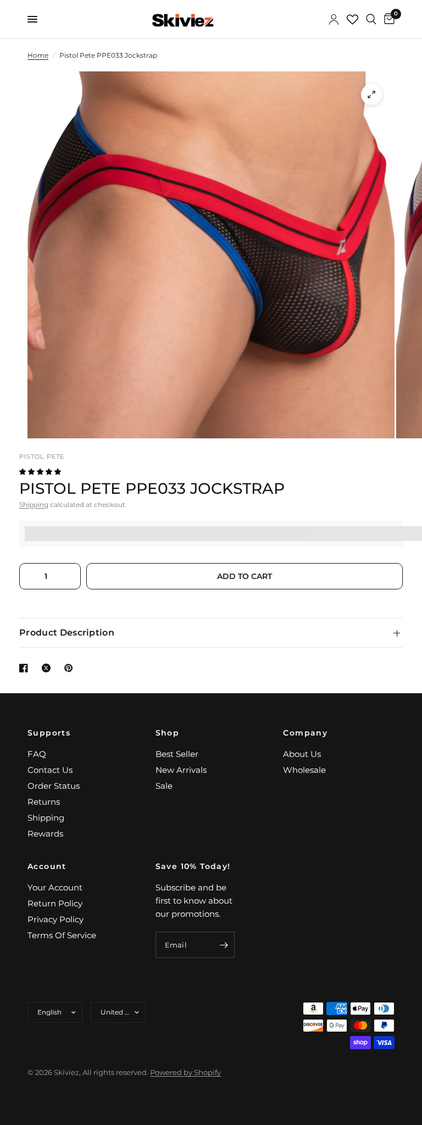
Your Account (54, 887)
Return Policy (54, 903)
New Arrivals (181, 770)
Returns (43, 802)
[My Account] (334, 19)
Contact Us (50, 770)
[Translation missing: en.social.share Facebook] (25, 668)
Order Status (53, 786)
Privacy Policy (55, 919)
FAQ (36, 754)
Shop (168, 733)
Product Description (66, 632)
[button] (41, 471)
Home (37, 55)
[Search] (371, 19)
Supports (48, 733)
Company (305, 733)
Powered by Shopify (185, 1072)
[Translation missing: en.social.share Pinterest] (70, 668)
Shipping (33, 504)
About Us (302, 754)
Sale (164, 786)
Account (46, 866)
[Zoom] (371, 94)
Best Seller (177, 754)
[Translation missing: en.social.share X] (48, 668)
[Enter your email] (224, 945)
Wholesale (304, 770)
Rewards (45, 833)
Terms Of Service (61, 935)
